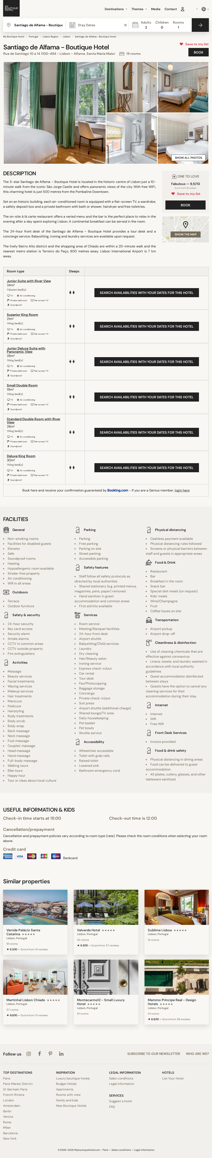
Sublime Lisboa (160, 930)
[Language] (205, 9)
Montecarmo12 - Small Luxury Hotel (101, 1002)
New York (10, 1139)
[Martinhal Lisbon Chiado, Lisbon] (35, 977)
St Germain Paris (15, 1089)
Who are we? (197, 1054)
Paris (6, 1078)
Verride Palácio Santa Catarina (23, 932)
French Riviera (13, 1095)
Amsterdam (11, 1106)
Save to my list (196, 44)
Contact (171, 9)
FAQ (112, 1107)
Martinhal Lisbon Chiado (25, 1000)
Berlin (7, 1111)
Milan (7, 1128)
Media (155, 9)
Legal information (121, 1084)
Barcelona (10, 1133)
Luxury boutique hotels (73, 1078)
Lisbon (66, 36)
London (8, 1100)
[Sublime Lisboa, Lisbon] (177, 907)
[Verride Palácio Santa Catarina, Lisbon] (35, 907)
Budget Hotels (66, 1084)
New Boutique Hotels (71, 1106)
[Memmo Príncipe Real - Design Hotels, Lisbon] (177, 977)
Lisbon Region (50, 36)
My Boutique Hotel (13, 36)
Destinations (115, 9)
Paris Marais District (18, 1084)
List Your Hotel (172, 1078)
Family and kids (67, 1100)
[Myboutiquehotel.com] (11, 9)
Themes (137, 9)
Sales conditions (121, 1078)
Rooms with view (68, 1095)
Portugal (33, 36)
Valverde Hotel (88, 930)
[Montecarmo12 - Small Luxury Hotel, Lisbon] (106, 977)
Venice (8, 1117)
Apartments (64, 1089)
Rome (7, 1122)
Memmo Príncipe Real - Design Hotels (172, 1002)
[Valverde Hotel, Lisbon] (106, 907)
